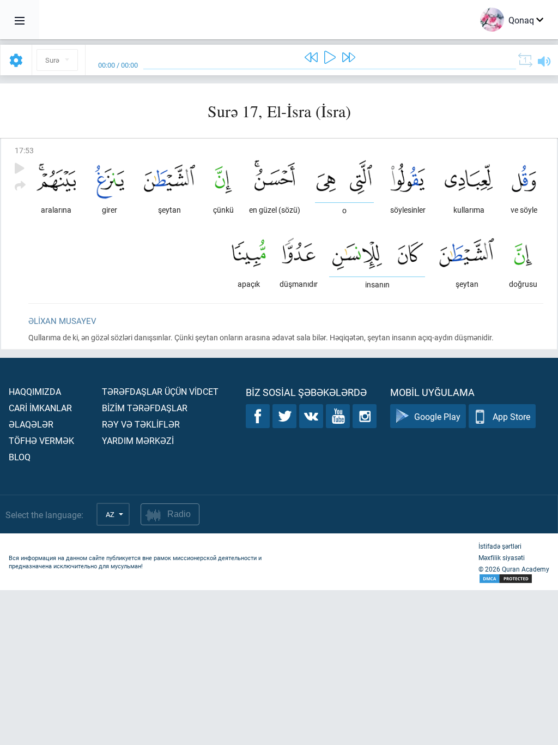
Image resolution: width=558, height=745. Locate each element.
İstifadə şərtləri (499, 546)
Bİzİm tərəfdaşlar (144, 407)
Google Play (437, 416)
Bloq (20, 456)
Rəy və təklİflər (141, 424)
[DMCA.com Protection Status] (513, 579)
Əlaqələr (31, 424)
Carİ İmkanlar (40, 407)
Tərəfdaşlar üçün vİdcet (160, 391)
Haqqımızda (35, 391)
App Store (511, 416)
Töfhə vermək (41, 440)
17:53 (24, 150)
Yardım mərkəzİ (138, 440)
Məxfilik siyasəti (501, 557)
